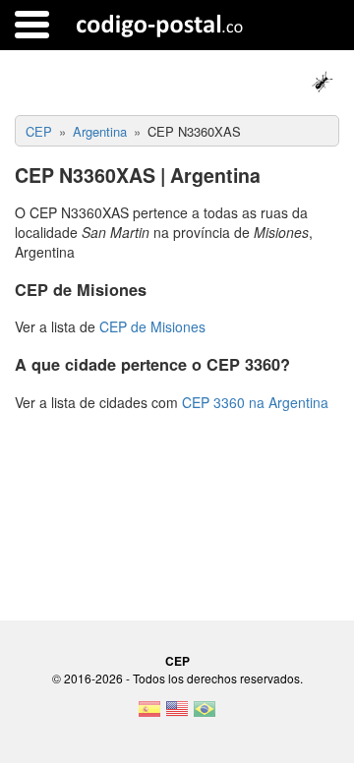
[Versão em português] (204, 715)
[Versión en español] (149, 715)
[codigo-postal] (160, 24)
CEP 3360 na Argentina (255, 402)
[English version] (177, 715)
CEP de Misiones (152, 326)
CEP (177, 661)
